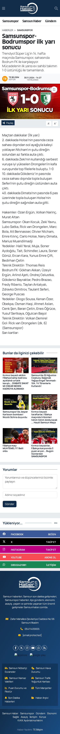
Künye (42, 716)
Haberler (7, 30)
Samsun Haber (31, 21)
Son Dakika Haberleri (12, 699)
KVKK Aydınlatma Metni (30, 720)
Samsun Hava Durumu (41, 669)
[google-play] (37, 655)
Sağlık (16, 716)
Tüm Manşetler (43, 688)
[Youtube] (33, 647)
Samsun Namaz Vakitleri (15, 679)
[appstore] (21, 655)
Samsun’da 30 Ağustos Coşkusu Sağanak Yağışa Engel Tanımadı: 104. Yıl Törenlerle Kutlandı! (43, 380)
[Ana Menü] (3, 8)
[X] (21, 647)
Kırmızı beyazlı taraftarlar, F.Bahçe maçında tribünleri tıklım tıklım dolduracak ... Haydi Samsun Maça (44, 417)
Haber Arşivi (42, 697)
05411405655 (32, 628)
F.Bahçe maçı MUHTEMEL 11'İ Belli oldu (13, 448)
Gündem (50, 21)
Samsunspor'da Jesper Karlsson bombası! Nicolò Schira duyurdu (15, 414)
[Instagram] (27, 647)
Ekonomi (51, 713)
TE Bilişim (38, 729)
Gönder (9, 504)
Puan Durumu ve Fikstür (16, 689)
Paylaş (9, 122)
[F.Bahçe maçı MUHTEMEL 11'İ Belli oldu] (16, 435)
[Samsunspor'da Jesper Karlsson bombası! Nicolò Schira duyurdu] (16, 402)
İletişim (33, 716)
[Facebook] (15, 647)
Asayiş (24, 716)
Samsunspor (10, 21)
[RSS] (44, 647)
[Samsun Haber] (29, 8)
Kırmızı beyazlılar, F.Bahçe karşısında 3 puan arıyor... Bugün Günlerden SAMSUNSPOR (42, 451)
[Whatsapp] (38, 647)
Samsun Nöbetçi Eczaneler (16, 669)
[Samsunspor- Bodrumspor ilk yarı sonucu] (30, 101)
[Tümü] (55, 523)
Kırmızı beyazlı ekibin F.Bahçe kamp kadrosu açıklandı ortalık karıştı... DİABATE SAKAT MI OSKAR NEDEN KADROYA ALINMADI (15, 382)
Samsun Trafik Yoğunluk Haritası (40, 679)
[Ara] (56, 8)
